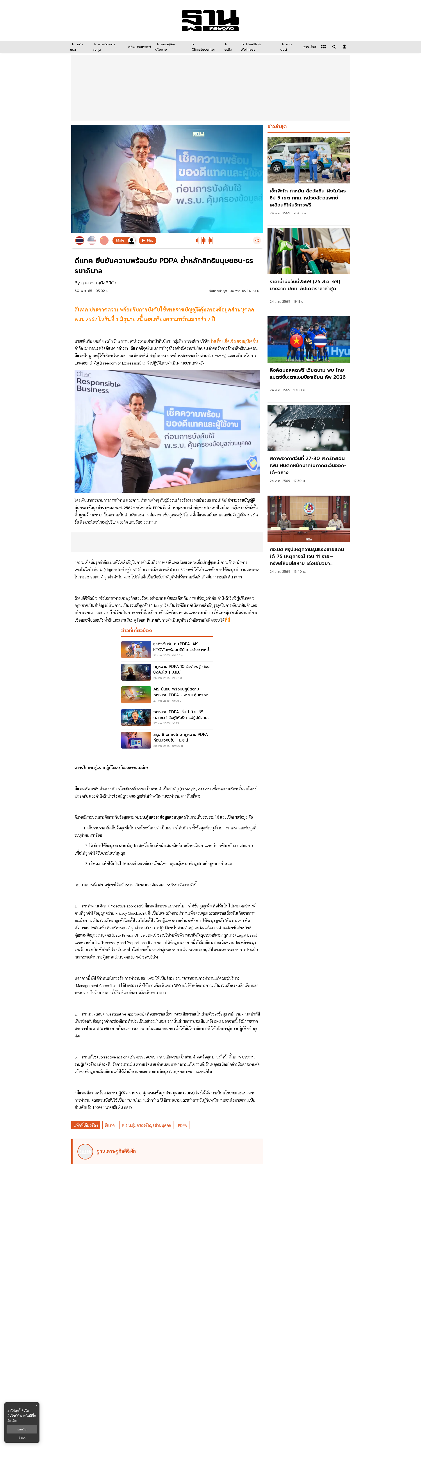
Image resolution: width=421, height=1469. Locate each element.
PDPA (182, 1125)
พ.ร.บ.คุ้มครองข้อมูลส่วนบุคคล (146, 1125)
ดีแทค (110, 1125)
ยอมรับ (22, 1429)
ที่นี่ (228, 619)
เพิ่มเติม (12, 1420)
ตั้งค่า (22, 1438)
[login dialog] (344, 46)
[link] (309, 180)
